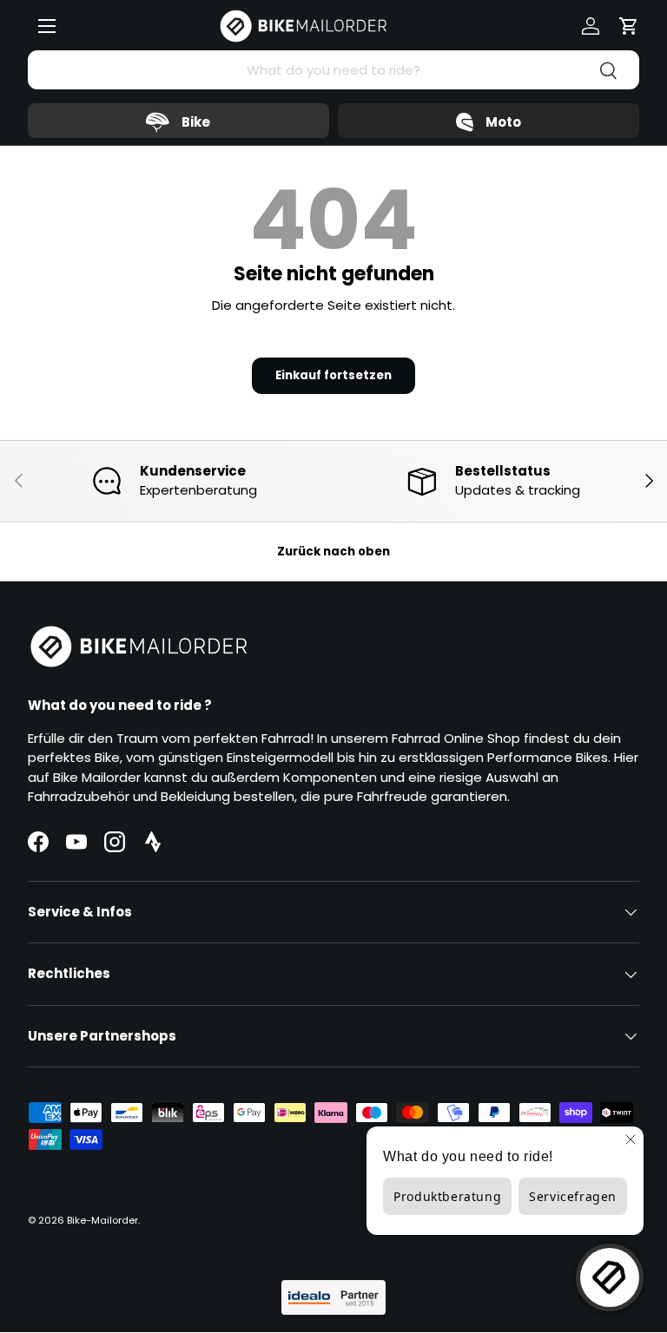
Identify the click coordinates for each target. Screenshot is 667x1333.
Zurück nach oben (333, 551)
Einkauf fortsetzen (333, 375)
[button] (629, 26)
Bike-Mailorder (102, 1220)
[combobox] (333, 69)
